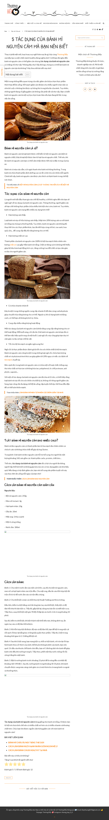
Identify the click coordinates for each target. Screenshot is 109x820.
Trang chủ (8, 23)
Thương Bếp (62, 54)
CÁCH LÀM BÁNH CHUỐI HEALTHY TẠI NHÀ (27, 750)
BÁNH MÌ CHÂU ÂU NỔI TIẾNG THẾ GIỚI (26, 742)
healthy (8, 777)
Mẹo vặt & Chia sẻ (34, 23)
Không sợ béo (64, 23)
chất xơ (13, 245)
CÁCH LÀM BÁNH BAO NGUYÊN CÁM (35, 479)
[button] (26, 74)
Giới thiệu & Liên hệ (93, 23)
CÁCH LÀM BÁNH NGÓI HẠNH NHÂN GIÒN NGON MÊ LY (33, 746)
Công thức (19, 23)
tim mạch (8, 360)
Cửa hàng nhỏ (77, 23)
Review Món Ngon (50, 23)
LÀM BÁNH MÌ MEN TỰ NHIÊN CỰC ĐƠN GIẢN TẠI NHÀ (41, 392)
